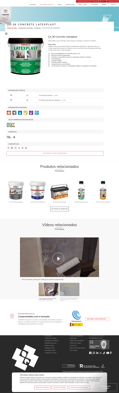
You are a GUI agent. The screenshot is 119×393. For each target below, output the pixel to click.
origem (59, 4)
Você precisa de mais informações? (54, 153)
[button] (6, 33)
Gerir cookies (73, 350)
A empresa (48, 336)
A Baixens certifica (50, 338)
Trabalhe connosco (50, 353)
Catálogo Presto (50, 348)
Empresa (104, 4)
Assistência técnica (50, 343)
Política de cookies (84, 382)
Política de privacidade (77, 341)
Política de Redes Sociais (77, 348)
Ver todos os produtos (59, 209)
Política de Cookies (75, 343)
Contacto (113, 4)
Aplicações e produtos (46, 4)
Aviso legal (73, 338)
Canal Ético (73, 345)
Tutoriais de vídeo (50, 350)
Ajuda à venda (83, 4)
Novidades (33, 4)
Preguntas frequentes (76, 336)
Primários (37, 28)
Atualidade (94, 4)
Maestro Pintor (69, 4)
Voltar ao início (12, 28)
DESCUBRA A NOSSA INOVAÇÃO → (97, 319)
